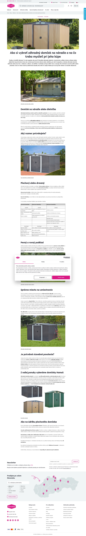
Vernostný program (32, 523)
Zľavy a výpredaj (54, 9)
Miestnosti (15, 9)
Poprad (22, 489)
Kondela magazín (49, 515)
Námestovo (23, 486)
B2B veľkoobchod (49, 523)
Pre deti (47, 9)
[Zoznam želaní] (71, 6)
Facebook (8, 520)
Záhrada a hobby (24, 9)
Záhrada (14, 12)
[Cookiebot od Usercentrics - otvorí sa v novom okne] (64, 258)
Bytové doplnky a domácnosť (36, 9)
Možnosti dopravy (32, 511)
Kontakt (47, 507)
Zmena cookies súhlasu (67, 517)
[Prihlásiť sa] (68, 6)
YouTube (13, 520)
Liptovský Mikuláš (12, 490)
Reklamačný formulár (50, 509)
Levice (9, 488)
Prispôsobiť (42, 277)
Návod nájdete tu (67, 468)
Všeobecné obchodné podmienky (69, 507)
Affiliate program (49, 517)
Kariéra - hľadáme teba (50, 521)
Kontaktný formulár (43, 2)
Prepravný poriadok (67, 513)
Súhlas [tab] (24, 261)
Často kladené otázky (33, 509)
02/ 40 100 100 (64, 2)
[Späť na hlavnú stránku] (11, 6)
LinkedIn (18, 520)
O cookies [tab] (62, 261)
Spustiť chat (55, 2)
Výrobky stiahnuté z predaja (51, 529)
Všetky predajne (12, 496)
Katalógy (48, 513)
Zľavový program (32, 521)
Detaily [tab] (43, 261)
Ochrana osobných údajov (68, 509)
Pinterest (15, 520)
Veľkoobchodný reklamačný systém (53, 525)
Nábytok (9, 9)
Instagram (10, 520)
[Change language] (77, 2)
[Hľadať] (20, 5)
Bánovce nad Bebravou (11, 486)
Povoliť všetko (61, 277)
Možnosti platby (32, 513)
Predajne (72, 2)
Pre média (48, 527)
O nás (47, 519)
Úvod (8, 12)
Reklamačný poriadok (67, 511)
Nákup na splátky (32, 515)
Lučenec (10, 492)
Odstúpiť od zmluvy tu (67, 515)
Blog (11, 12)
